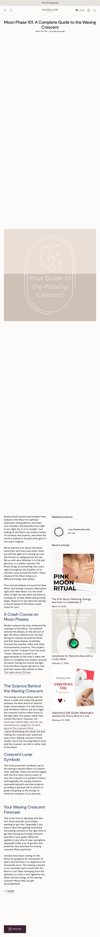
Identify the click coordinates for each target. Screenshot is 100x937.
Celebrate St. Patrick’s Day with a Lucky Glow (72, 657)
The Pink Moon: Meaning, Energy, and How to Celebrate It (71, 600)
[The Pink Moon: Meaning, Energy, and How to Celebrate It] (74, 574)
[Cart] (95, 10)
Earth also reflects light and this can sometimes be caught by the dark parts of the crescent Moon (23, 725)
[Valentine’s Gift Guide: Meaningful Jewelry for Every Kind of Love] (74, 688)
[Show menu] (5, 10)
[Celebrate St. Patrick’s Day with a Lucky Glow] (74, 631)
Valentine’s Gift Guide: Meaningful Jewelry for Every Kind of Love (72, 714)
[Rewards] (15, 929)
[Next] (95, 3)
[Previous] (5, 3)
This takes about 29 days (17, 672)
